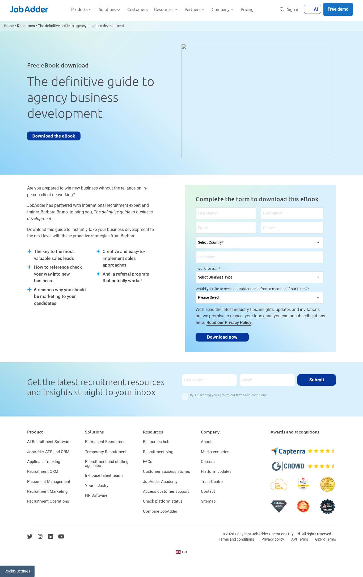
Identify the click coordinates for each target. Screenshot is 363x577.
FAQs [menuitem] (147, 461)
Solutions (107, 9)
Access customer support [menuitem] (166, 491)
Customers (137, 9)
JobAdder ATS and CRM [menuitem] (48, 451)
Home (9, 26)
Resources (164, 9)
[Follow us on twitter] (29, 536)
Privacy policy (272, 539)
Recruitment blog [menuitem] (158, 451)
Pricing (247, 9)
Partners (193, 9)
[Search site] (282, 9)
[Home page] (29, 9)
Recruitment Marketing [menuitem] (47, 491)
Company (221, 9)
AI (316, 9)
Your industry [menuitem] (96, 485)
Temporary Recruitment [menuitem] (105, 451)
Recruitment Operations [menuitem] (48, 501)
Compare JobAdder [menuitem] (160, 511)
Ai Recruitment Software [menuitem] (48, 441)
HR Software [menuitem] (96, 495)
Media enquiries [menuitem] (215, 451)
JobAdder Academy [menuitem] (160, 481)
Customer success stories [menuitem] (166, 471)
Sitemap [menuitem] (208, 501)
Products (79, 9)
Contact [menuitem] (208, 491)
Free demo (338, 9)
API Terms (299, 539)
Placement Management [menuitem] (48, 481)
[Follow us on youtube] (61, 536)
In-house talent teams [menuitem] (104, 475)
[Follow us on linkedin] (50, 536)
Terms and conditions (236, 539)
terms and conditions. (251, 395)
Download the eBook (53, 135)
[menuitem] (181, 552)
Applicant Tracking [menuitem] (43, 461)
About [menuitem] (206, 441)
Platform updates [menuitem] (216, 471)
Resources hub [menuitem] (156, 441)
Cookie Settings (17, 571)
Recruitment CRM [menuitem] (42, 471)
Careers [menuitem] (208, 461)
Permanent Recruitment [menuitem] (106, 441)
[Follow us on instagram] (40, 536)
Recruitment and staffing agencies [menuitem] (106, 463)
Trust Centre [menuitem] (212, 481)
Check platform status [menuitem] (163, 501)
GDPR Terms (325, 539)
